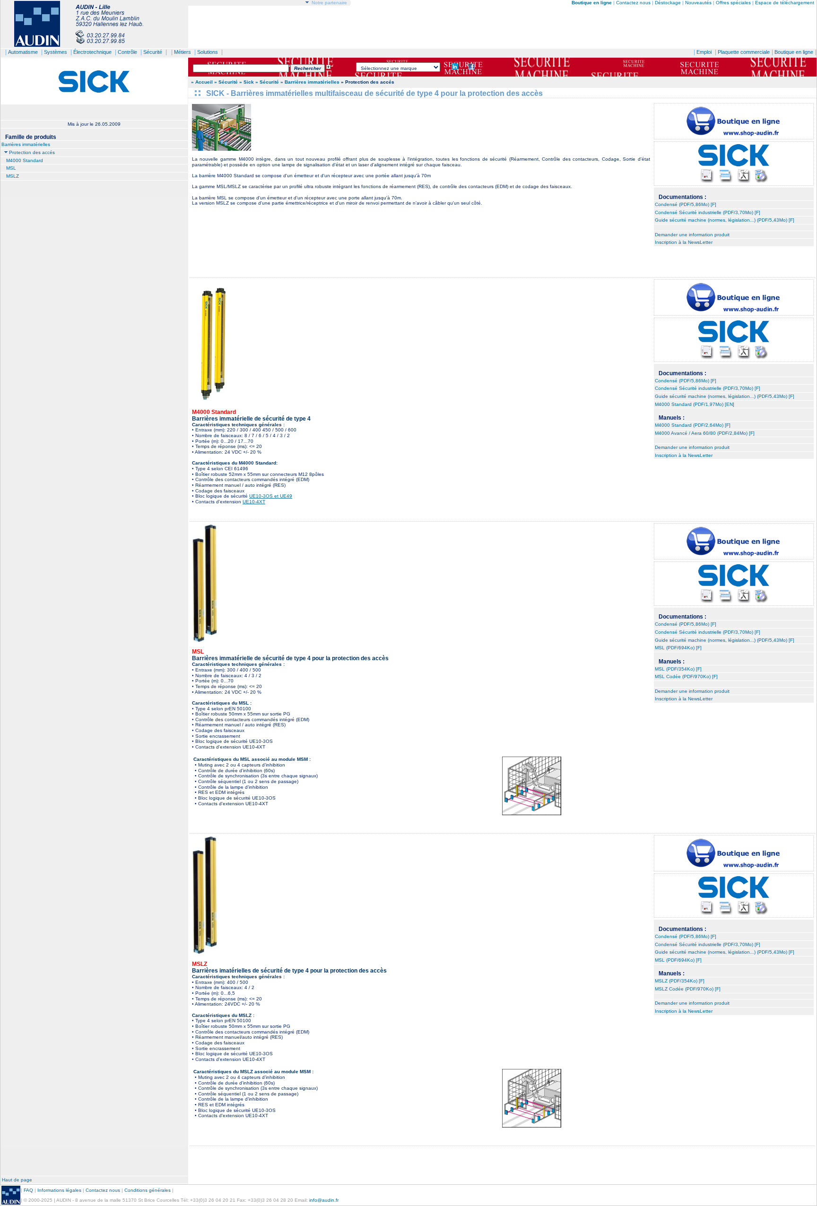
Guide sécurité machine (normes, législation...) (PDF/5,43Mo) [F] (724, 220)
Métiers (182, 52)
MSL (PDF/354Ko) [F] (678, 669)
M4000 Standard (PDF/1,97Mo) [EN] (694, 404)
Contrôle (127, 52)
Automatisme (23, 52)
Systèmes (55, 52)
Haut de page (17, 1179)
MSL (11, 168)
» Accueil (202, 82)
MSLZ (12, 176)
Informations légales (59, 1190)
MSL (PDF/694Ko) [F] (678, 647)
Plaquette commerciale (744, 52)
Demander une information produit (692, 234)
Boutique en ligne (793, 52)
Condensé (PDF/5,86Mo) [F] (685, 204)
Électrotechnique (92, 52)
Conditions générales (147, 1190)
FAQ (28, 1190)
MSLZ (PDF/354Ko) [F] (679, 980)
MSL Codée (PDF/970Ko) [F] (686, 676)
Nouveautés (698, 2)
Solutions (207, 52)
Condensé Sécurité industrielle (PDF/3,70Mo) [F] (707, 212)
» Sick (246, 82)
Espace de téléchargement (784, 2)
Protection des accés (32, 152)
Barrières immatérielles (25, 144)
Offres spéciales (734, 2)
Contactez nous (633, 2)
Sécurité (152, 52)
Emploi (704, 52)
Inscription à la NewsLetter (684, 242)
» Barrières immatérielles (309, 82)
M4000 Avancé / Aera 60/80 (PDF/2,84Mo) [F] (705, 433)
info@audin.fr (324, 1200)
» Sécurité (226, 82)
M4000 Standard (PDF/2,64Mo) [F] (692, 425)
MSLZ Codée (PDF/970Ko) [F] (688, 988)
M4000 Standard (24, 160)
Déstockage (668, 2)
